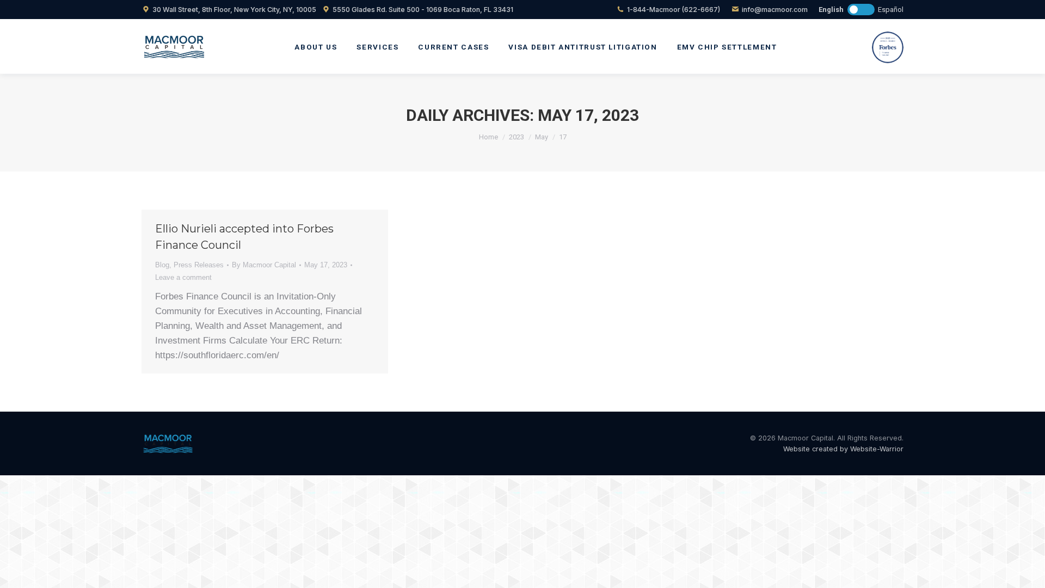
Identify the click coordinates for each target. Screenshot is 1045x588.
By (264, 265)
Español (890, 9)
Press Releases (199, 265)
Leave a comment (183, 277)
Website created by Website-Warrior (843, 449)
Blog (162, 265)
